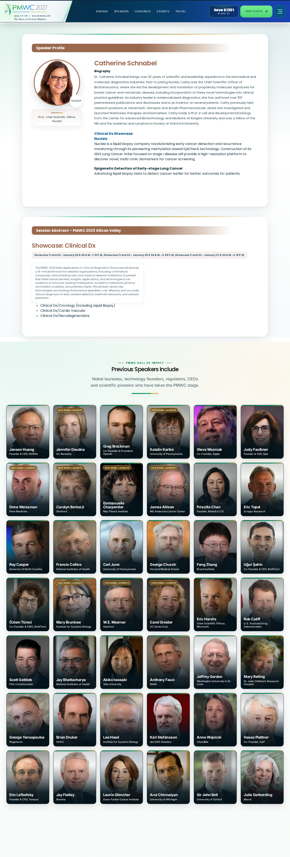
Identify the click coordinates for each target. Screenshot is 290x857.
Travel (181, 11)
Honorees (143, 11)
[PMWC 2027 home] (33, 9)
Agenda (102, 11)
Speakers (121, 11)
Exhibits (163, 11)
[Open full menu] (279, 11)
